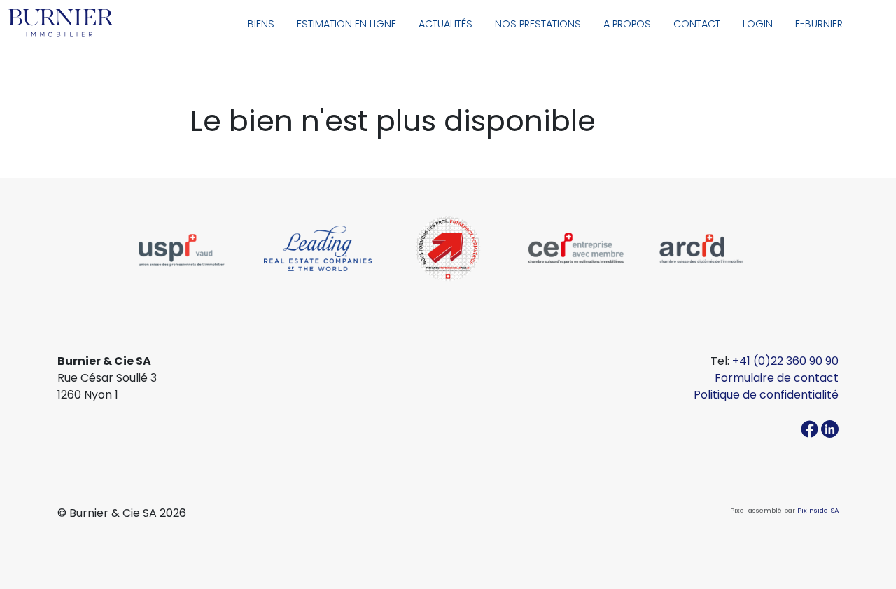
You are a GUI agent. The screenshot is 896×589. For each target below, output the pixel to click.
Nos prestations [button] (538, 24)
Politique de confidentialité (766, 395)
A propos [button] (627, 24)
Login (758, 24)
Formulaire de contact (777, 378)
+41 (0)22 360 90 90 (785, 361)
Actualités (445, 24)
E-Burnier (819, 24)
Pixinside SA (818, 510)
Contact (696, 24)
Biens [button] (261, 24)
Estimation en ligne (346, 24)
